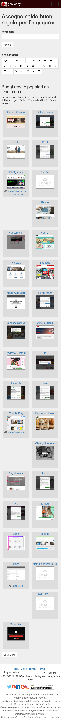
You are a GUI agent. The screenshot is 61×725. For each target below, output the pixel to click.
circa (16, 668)
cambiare (52, 672)
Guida (24, 668)
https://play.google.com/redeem (23, 432)
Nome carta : (9, 31)
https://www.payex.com (19, 190)
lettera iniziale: (10, 54)
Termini (42, 668)
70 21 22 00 (17, 585)
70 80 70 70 (17, 194)
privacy (32, 668)
